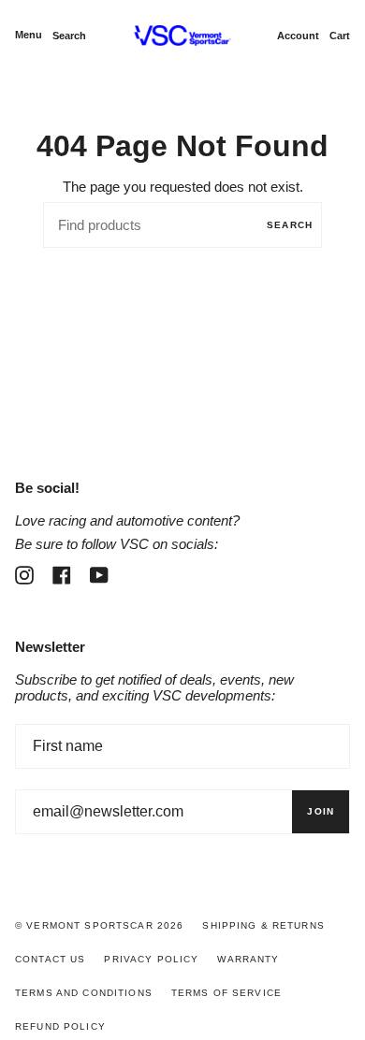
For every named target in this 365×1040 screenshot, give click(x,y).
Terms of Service (226, 993)
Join (320, 811)
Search (290, 225)
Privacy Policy (151, 959)
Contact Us (50, 959)
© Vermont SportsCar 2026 (99, 925)
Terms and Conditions (84, 993)
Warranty (248, 959)
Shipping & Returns (263, 925)
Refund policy (60, 1026)
